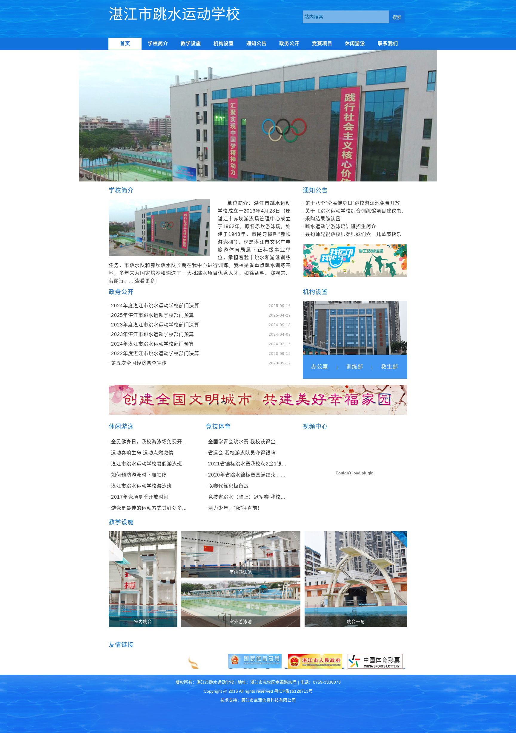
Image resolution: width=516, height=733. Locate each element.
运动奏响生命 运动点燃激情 (142, 452)
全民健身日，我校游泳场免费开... (149, 441)
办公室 (319, 367)
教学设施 (191, 43)
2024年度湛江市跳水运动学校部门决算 (155, 305)
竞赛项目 (322, 43)
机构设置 (224, 43)
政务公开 (289, 43)
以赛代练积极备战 (228, 485)
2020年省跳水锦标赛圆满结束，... (246, 474)
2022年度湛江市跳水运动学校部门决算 (155, 353)
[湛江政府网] (315, 667)
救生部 (389, 367)
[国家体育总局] (255, 667)
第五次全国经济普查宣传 (139, 363)
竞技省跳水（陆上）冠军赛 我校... (246, 497)
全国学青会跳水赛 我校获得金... (244, 441)
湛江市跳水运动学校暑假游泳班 (146, 463)
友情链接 (121, 645)
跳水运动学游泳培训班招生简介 (340, 226)
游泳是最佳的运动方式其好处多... (149, 508)
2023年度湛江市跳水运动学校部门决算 (155, 324)
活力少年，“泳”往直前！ (235, 508)
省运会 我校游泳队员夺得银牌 (242, 452)
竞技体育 (218, 426)
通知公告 (256, 43)
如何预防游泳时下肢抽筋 (139, 474)
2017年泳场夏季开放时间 (140, 497)
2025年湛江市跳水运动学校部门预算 (152, 315)
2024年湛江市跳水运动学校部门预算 (152, 343)
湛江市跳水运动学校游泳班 (141, 485)
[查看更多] (145, 280)
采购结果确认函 (323, 218)
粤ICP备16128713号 (293, 691)
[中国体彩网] (375, 667)
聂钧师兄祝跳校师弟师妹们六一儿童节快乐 (353, 234)
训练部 (354, 367)
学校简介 (158, 43)
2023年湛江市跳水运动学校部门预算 (152, 334)
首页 (125, 43)
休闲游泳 (355, 43)
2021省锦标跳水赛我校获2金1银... (247, 463)
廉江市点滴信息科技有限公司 (268, 700)
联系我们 (388, 43)
